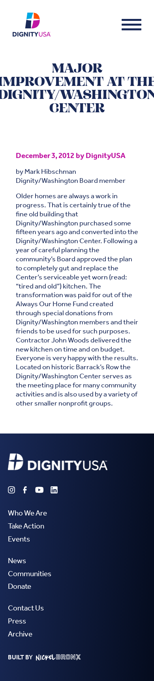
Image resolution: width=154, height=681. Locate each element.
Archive (20, 633)
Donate (19, 586)
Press (17, 620)
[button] (131, 24)
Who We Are (27, 512)
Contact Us (26, 607)
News (17, 560)
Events (19, 538)
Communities (29, 573)
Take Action (26, 525)
